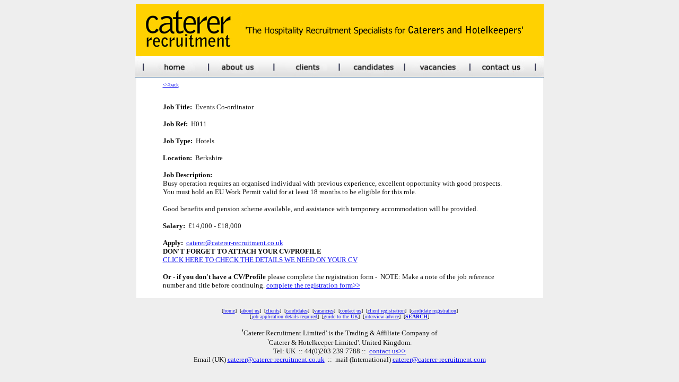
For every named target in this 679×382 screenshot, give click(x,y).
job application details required (284, 316)
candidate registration (433, 311)
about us (250, 311)
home (229, 311)
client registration (386, 311)
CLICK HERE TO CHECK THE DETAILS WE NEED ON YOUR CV (260, 260)
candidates (297, 311)
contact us (350, 311)
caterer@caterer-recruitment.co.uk (234, 243)
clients (273, 311)
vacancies (324, 311)
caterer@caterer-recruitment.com (439, 359)
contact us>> (387, 351)
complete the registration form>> (313, 285)
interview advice (381, 316)
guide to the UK (341, 316)
